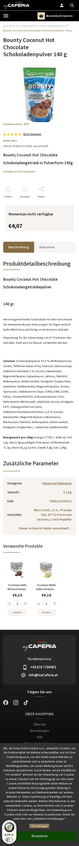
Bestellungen (39, 730)
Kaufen (17, 612)
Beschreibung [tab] (18, 247)
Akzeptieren (39, 836)
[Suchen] (72, 5)
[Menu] (6, 16)
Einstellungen (39, 826)
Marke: (10, 141)
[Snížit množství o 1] (9, 604)
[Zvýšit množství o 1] (25, 604)
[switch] (9, 840)
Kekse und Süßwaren (57, 483)
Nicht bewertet (32, 134)
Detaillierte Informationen (19, 172)
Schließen (60, 204)
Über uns (39, 724)
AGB (40, 737)
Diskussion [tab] (47, 247)
